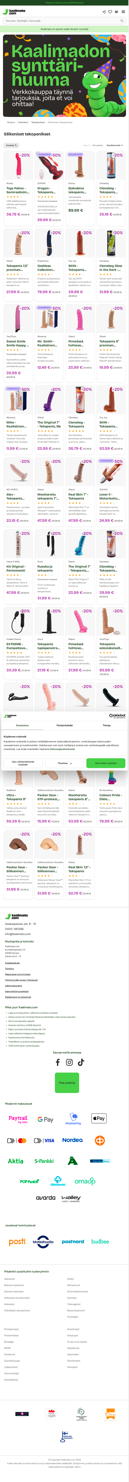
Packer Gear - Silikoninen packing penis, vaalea (48, 873)
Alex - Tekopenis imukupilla (14, 498)
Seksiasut (9, 1304)
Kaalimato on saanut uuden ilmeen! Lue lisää (64, 29)
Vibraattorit (73, 1285)
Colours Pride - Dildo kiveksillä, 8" (110, 799)
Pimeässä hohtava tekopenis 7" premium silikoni (77, 652)
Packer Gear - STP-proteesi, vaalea (47, 799)
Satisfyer (72, 1297)
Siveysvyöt (72, 1335)
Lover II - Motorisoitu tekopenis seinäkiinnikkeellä (110, 502)
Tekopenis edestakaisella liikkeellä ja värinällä (110, 650)
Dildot (70, 1278)
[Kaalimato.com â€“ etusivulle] (16, 916)
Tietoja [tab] (106, 725)
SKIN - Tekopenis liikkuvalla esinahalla (76, 272)
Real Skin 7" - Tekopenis (78, 496)
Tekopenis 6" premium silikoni (109, 345)
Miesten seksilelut (14, 1285)
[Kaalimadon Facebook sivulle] (57, 1062)
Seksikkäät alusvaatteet (17, 1310)
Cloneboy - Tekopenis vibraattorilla (109, 570)
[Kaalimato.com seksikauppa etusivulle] (33, 12)
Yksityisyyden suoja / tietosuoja (21, 980)
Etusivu (11, 122)
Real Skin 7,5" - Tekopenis (79, 869)
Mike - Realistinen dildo (15, 426)
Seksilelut (9, 1278)
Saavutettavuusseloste (17, 991)
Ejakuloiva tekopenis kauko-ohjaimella (76, 194)
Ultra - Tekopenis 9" (16, 797)
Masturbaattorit (76, 1310)
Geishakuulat (11, 1379)
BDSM (7, 1348)
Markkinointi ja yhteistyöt (18, 997)
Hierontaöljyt (11, 1373)
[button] (121, 20)
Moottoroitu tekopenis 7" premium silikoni (46, 500)
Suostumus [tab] (22, 725)
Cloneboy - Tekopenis (76, 424)
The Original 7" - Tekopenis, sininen (79, 570)
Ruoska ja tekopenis (45, 568)
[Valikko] (123, 12)
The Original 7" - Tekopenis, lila (49, 424)
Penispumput (11, 1329)
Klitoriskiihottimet (77, 1291)
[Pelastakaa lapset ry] (22, 1414)
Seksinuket (73, 1354)
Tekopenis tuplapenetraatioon (49, 648)
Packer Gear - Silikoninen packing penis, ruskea (17, 873)
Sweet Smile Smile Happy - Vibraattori (17, 345)
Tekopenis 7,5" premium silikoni (17, 270)
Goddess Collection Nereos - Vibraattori (45, 272)
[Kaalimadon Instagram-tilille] (69, 1062)
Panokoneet (73, 1360)
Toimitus (9, 968)
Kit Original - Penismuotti (15, 568)
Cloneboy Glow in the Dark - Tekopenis (110, 270)
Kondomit (9, 1354)
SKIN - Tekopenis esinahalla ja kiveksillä (109, 428)
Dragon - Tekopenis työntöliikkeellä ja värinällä (48, 194)
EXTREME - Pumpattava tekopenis (15, 648)
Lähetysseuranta (13, 985)
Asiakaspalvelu (12, 963)
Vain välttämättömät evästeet (23, 763)
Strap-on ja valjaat (77, 1341)
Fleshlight (72, 1316)
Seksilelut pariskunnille (17, 1297)
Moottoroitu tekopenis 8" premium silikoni (78, 801)
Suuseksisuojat (12, 1360)
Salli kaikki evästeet (106, 763)
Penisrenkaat (11, 1335)
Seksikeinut (73, 1348)
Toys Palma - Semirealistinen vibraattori (17, 192)
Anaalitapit (73, 1329)
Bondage (9, 1341)
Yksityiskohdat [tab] (64, 725)
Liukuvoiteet (11, 1367)
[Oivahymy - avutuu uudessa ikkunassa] (110, 1414)
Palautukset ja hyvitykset (18, 974)
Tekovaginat (74, 1304)
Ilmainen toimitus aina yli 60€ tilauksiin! (65, 2)
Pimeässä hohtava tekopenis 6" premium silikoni (78, 349)
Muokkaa (63, 763)
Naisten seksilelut (14, 1291)
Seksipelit (72, 1367)
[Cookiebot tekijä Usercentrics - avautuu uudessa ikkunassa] (111, 716)
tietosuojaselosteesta (62, 749)
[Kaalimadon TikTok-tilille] (81, 1062)
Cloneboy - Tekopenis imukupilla (107, 192)
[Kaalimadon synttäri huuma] (64, 76)
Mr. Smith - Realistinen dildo (46, 345)
